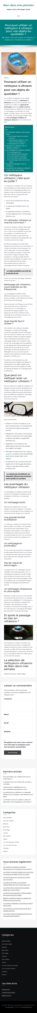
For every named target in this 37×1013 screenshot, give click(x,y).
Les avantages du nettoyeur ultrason (18, 150)
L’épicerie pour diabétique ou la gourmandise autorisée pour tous (15, 788)
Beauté (5, 824)
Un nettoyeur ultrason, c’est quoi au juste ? (18, 133)
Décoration (7, 836)
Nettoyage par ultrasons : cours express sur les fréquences (18, 141)
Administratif (7, 818)
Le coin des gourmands (11, 842)
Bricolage (6, 830)
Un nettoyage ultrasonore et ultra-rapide (19, 161)
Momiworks (6, 989)
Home (7, 37)
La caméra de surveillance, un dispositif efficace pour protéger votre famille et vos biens (18, 794)
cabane (8, 458)
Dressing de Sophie (8, 992)
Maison (6, 78)
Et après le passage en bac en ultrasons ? (16, 165)
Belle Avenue (6, 995)
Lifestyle (6, 848)
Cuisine (5, 833)
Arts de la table (8, 821)
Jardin (5, 839)
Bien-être (6, 827)
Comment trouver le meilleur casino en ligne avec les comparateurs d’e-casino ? (17, 801)
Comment (8, 699)
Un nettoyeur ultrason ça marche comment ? (18, 137)
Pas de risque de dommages (18, 158)
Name (6, 714)
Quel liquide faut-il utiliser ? (17, 143)
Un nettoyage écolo (15, 152)
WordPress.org (27, 1007)
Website (7, 731)
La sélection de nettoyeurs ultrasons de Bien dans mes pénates (18, 169)
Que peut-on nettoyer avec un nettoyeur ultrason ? (16, 147)
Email (6, 723)
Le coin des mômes (10, 845)
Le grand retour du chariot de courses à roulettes (17, 783)
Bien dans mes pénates (18, 5)
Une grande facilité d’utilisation (18, 154)
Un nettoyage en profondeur (18, 156)
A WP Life (10, 1007)
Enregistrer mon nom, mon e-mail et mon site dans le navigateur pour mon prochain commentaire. (18, 745)
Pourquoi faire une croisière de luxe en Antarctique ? (17, 778)
